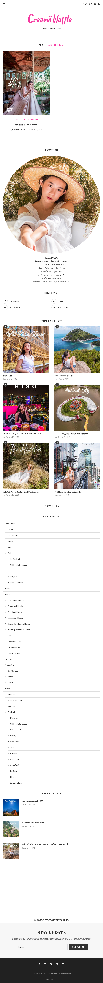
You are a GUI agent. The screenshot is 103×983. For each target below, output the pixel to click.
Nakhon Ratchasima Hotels (19, 624)
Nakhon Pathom (17, 582)
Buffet (10, 529)
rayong (13, 571)
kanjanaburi (15, 559)
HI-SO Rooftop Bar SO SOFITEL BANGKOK (22, 434)
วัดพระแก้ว (7, 376)
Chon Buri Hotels (15, 612)
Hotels (7, 594)
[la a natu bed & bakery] (11, 829)
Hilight (7, 588)
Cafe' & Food (20, 120)
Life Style (9, 659)
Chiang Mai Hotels (15, 606)
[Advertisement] (51, 886)
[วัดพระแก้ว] (26, 349)
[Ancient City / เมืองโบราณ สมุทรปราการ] (77, 408)
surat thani (14, 741)
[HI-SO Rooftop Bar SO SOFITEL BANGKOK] (26, 408)
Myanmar (11, 706)
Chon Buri (14, 765)
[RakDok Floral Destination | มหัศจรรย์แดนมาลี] (11, 851)
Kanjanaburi (15, 718)
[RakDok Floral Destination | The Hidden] (26, 466)
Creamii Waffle (18, 129)
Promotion (9, 665)
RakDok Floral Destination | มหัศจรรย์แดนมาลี (45, 844)
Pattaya (13, 771)
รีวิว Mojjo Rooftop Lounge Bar (68, 492)
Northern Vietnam (17, 700)
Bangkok (13, 577)
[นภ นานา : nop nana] (26, 83)
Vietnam (11, 694)
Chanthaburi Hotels (16, 600)
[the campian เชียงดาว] (11, 807)
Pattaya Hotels (14, 647)
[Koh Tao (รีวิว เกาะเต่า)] (77, 349)
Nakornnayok (15, 730)
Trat (9, 635)
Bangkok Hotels (14, 641)
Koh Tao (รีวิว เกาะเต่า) (64, 376)
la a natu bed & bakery (33, 822)
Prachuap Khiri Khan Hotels (19, 629)
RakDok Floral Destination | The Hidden (20, 492)
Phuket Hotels (14, 653)
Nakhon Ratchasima (18, 565)
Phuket (13, 777)
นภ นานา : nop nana (26, 124)
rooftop (11, 541)
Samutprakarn (16, 783)
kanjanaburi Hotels (15, 618)
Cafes (10, 553)
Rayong (13, 736)
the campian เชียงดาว (32, 801)
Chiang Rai (14, 759)
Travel (10, 682)
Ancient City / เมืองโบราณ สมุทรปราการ (71, 434)
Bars (9, 547)
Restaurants (33, 120)
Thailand (11, 712)
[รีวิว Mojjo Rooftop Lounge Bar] (77, 466)
